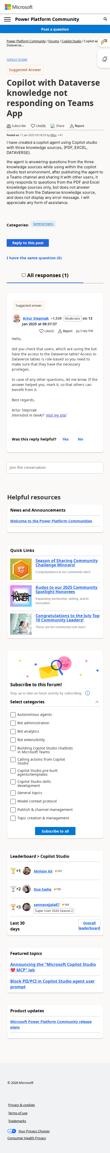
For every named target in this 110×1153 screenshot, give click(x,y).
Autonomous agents (34, 714)
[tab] (45, 277)
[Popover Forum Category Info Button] (87, 693)
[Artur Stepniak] (17, 319)
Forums (53, 41)
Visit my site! (56, 415)
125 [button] (58, 889)
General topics (43, 224)
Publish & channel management (45, 810)
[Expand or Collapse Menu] (7, 19)
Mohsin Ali (43, 871)
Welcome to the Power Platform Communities (51, 521)
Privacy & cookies (21, 1105)
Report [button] (79, 126)
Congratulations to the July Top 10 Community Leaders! (68, 618)
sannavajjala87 (47, 904)
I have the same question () (34, 257)
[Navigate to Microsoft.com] (18, 7)
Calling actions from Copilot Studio (41, 761)
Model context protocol (37, 801)
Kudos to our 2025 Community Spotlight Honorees (66, 589)
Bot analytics (28, 731)
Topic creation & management (43, 818)
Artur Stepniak (36, 318)
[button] (105, 19)
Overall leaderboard (89, 925)
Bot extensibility (31, 740)
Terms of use (17, 1113)
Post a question (55, 29)
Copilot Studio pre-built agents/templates (37, 772)
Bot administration (33, 723)
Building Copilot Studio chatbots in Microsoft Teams (45, 750)
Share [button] (60, 126)
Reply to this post (27, 242)
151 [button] (59, 871)
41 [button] (61, 135)
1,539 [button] (57, 318)
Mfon (53, 135)
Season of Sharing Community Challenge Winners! (67, 563)
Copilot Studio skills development (34, 783)
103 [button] (66, 904)
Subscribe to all (55, 831)
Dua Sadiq (42, 889)
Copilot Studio (71, 41)
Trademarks (17, 1121)
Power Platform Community (47, 19)
